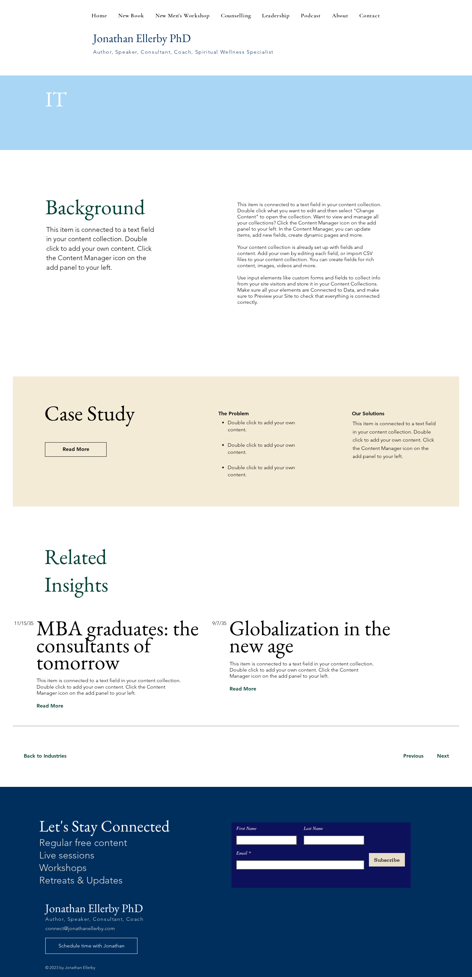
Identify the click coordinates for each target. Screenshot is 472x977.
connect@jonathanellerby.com (80, 928)
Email (242, 853)
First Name (246, 828)
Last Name (313, 828)
